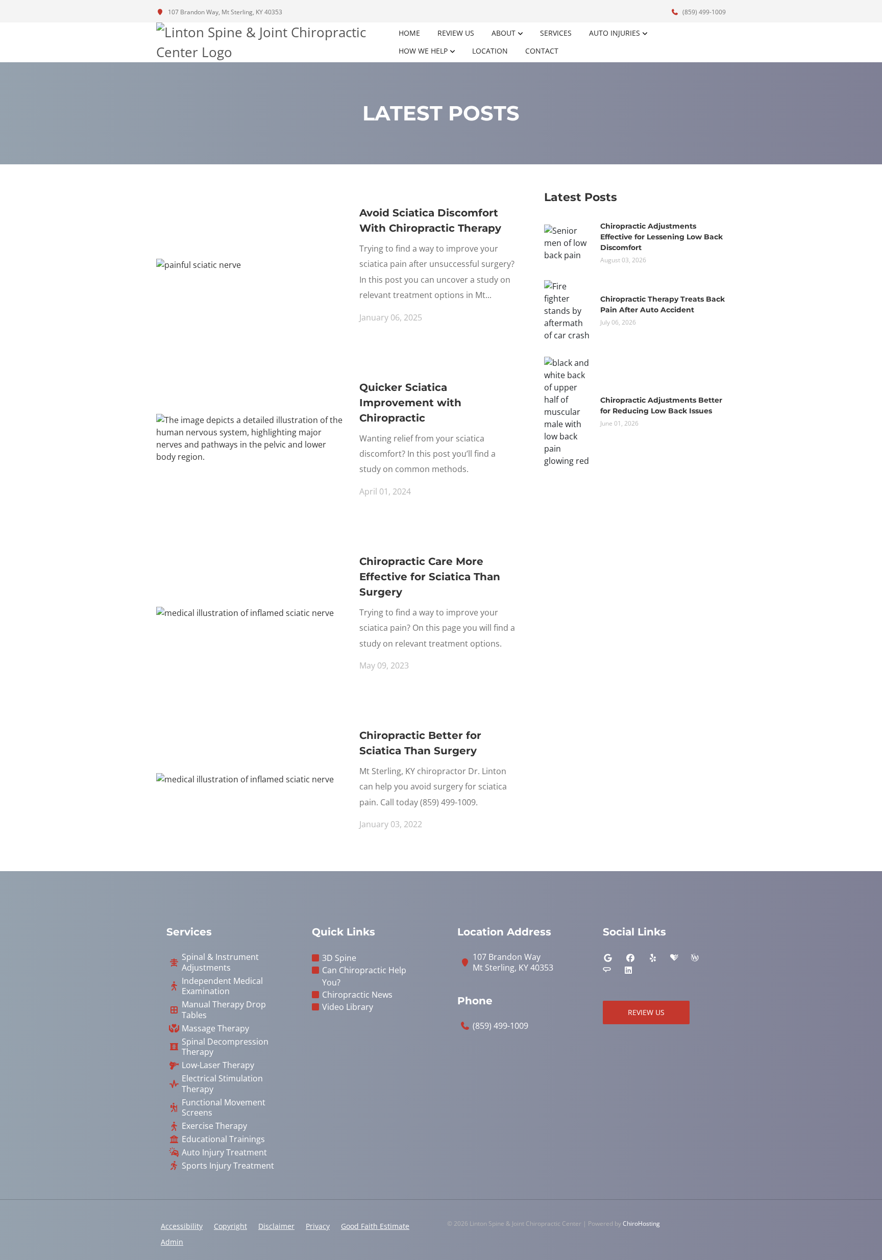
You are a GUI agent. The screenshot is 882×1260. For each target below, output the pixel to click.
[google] (608, 958)
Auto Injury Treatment (224, 1152)
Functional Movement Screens (223, 1108)
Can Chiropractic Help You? (364, 976)
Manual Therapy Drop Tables (224, 1010)
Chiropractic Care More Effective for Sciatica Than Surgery (429, 576)
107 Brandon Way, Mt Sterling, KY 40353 (224, 12)
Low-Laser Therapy (218, 1065)
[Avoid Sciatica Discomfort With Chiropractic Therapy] (198, 263)
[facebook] (630, 958)
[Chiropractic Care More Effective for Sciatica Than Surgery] (245, 611)
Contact (541, 51)
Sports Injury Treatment (228, 1165)
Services (556, 33)
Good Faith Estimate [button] (375, 1226)
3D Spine (339, 957)
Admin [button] (172, 1242)
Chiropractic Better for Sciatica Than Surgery (420, 743)
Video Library (347, 1006)
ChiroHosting (641, 1223)
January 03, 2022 (390, 824)
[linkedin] (628, 970)
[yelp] (653, 958)
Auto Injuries (614, 33)
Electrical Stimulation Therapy (222, 1084)
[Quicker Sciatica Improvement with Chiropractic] (250, 437)
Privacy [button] (318, 1226)
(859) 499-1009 (703, 12)
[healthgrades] (674, 958)
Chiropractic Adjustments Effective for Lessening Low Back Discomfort (661, 236)
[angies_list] (607, 970)
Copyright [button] (230, 1226)
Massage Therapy (215, 1028)
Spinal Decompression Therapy (225, 1047)
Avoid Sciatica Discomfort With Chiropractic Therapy (430, 220)
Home (409, 33)
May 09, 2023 (384, 665)
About (504, 33)
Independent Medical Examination (222, 986)
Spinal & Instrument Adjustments (220, 962)
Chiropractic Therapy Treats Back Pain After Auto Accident (662, 304)
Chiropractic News (357, 994)
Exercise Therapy (214, 1126)
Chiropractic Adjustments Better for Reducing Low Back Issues (661, 405)
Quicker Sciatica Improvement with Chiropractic (410, 402)
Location (490, 51)
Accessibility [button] (182, 1226)
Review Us (455, 33)
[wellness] (695, 958)
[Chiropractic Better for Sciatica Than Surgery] (245, 778)
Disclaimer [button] (276, 1226)
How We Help (423, 51)
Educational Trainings (223, 1139)
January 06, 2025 (390, 317)
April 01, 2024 (385, 491)
